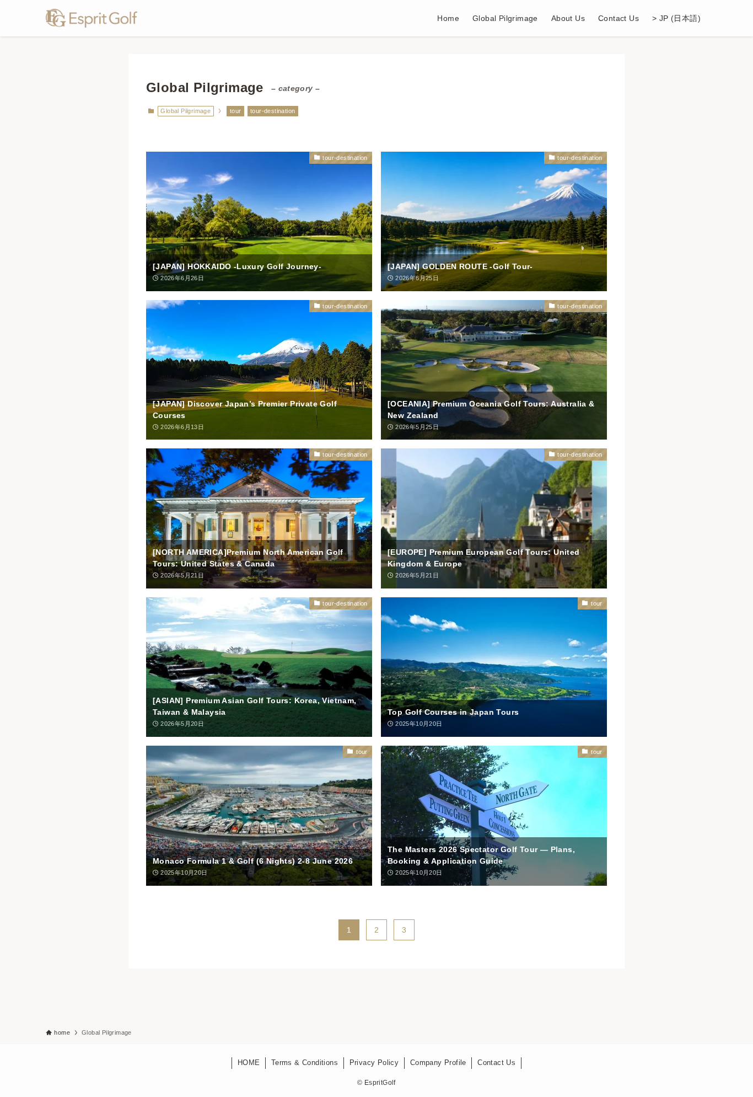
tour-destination (272, 111)
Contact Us (496, 1062)
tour (235, 111)
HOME (249, 1062)
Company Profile (438, 1062)
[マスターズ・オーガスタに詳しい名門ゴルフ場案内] (91, 18)
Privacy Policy (374, 1062)
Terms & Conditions (304, 1062)
